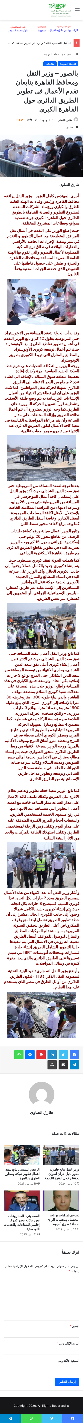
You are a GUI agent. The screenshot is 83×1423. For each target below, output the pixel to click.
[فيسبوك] (74, 1054)
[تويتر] (63, 1054)
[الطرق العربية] (60, 10)
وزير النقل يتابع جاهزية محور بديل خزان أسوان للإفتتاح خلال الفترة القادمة (61, 1173)
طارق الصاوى (64, 120)
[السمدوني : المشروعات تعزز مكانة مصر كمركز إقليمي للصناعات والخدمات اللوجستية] (22, 1201)
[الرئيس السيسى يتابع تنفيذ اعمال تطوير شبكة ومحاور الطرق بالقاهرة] (22, 1155)
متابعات (50, 63)
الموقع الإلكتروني (68, 1360)
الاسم (74, 1326)
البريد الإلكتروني (68, 1343)
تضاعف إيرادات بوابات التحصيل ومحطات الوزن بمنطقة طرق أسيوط (63, 1219)
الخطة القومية (52, 54)
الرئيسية (69, 54)
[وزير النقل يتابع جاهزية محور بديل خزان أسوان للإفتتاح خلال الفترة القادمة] (61, 1155)
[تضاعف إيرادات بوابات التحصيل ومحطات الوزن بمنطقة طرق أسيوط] (61, 1200)
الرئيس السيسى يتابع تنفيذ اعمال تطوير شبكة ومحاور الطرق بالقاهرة (22, 1173)
